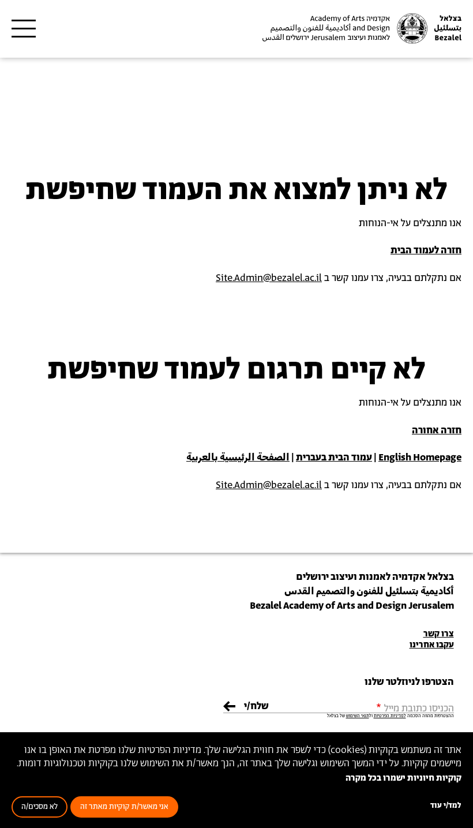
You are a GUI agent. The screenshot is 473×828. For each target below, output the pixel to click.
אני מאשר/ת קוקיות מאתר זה (124, 806)
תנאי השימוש (357, 716)
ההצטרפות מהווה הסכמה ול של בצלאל (390, 716)
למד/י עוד (445, 805)
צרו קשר (438, 634)
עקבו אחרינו (432, 645)
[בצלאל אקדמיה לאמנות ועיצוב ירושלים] (360, 28)
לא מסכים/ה (39, 806)
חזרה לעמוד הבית (426, 250)
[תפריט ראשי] (24, 29)
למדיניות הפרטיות (390, 716)
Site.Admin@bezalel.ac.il (269, 278)
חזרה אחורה (436, 430)
